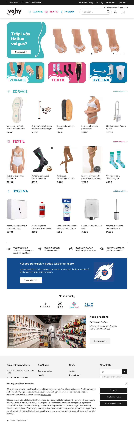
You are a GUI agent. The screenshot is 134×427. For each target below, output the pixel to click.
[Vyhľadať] (108, 11)
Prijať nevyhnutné (114, 397)
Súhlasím (113, 390)
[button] (89, 54)
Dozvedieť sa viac (31, 280)
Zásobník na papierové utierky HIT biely (17, 227)
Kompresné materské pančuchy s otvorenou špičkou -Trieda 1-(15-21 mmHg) (91, 180)
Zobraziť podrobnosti (18, 420)
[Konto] (115, 11)
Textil (53, 11)
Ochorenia (110, 2)
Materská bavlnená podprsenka (89, 127)
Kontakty (72, 371)
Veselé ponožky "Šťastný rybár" (113, 177)
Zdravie (38, 11)
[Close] (126, 383)
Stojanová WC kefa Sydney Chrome (114, 227)
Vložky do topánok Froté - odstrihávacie (16, 127)
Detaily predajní (100, 341)
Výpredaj (122, 2)
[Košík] (123, 11)
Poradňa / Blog (86, 2)
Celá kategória (119, 91)
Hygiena (69, 11)
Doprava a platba (45, 371)
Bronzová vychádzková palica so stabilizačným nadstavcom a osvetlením (42, 130)
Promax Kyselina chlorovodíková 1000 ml (42, 227)
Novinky (99, 2)
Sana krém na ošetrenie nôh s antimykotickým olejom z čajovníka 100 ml (67, 230)
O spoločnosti (74, 375)
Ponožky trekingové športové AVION (40, 177)
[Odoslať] (124, 371)
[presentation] (114, 54)
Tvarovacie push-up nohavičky (15, 177)
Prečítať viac (46, 394)
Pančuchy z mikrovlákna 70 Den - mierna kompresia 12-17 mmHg (67, 180)
